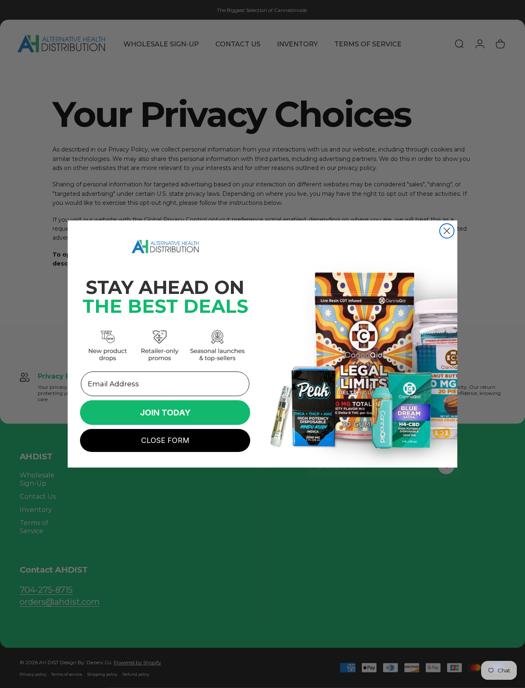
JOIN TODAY (165, 412)
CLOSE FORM (165, 440)
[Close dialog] (447, 231)
